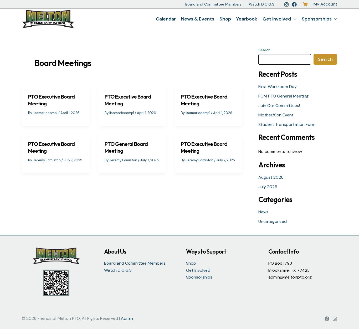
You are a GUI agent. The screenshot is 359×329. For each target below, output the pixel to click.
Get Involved (277, 19)
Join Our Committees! (279, 105)
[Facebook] (294, 4)
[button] (293, 19)
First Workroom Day (277, 86)
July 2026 (267, 186)
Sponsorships (317, 19)
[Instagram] (286, 4)
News (263, 212)
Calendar (166, 19)
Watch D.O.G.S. (262, 4)
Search (264, 50)
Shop (225, 19)
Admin (127, 318)
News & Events (197, 19)
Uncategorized (272, 221)
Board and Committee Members (213, 4)
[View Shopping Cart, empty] (305, 4)
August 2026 (271, 177)
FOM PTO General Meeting (283, 96)
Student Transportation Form (286, 124)
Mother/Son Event (276, 115)
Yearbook (246, 19)
